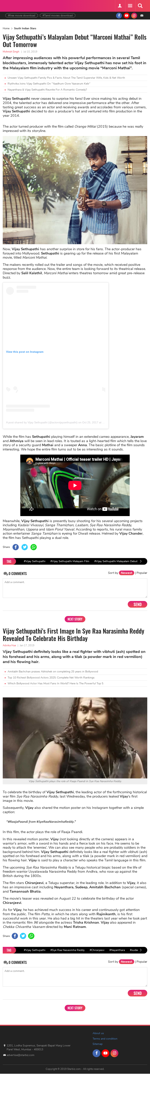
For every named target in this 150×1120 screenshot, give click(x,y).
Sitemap (98, 1044)
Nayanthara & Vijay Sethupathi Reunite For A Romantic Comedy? (47, 90)
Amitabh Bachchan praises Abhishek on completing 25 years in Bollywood (53, 671)
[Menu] (130, 6)
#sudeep (135, 950)
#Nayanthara (117, 950)
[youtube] (126, 16)
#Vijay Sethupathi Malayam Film (69, 561)
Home (6, 28)
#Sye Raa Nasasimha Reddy (67, 950)
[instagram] (134, 16)
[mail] (142, 16)
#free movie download (21, 15)
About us (98, 1033)
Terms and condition (105, 1039)
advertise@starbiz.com (20, 1055)
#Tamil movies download (58, 15)
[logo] (15, 5)
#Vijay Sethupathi (34, 561)
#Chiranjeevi (97, 950)
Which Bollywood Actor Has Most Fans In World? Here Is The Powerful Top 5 (55, 683)
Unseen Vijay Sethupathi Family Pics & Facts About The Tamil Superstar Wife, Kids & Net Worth (66, 78)
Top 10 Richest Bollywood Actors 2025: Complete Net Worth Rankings (51, 677)
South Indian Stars (25, 28)
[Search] (140, 6)
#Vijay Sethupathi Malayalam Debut (116, 561)
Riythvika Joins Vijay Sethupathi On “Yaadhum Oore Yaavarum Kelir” (49, 83)
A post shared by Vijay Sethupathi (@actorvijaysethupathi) (42, 422)
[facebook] (119, 16)
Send (138, 604)
